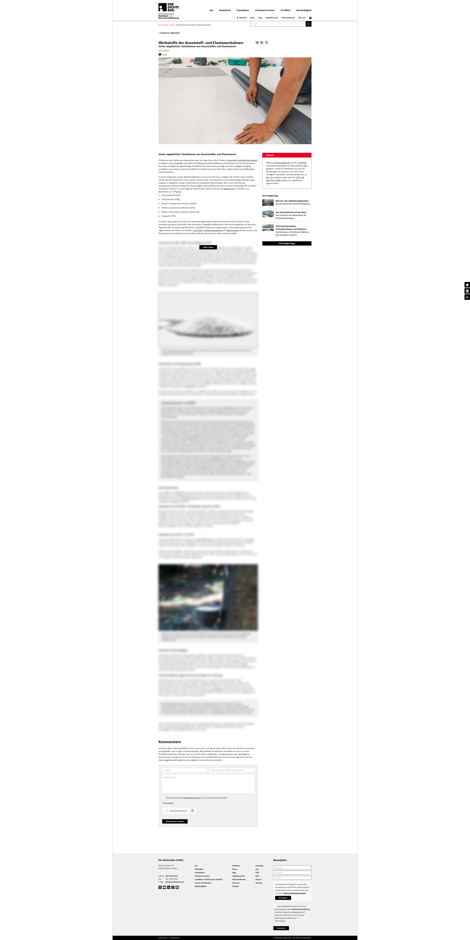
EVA (268, 180)
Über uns (302, 18)
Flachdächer (200, 872)
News (252, 18)
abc (467, 297)
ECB (302, 177)
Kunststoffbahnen (282, 162)
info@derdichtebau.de (175, 882)
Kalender (467, 291)
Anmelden (281, 928)
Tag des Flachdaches (203, 883)
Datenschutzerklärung (192, 798)
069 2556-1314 (171, 876)
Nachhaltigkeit (200, 886)
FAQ (257, 876)
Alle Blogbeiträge (287, 243)
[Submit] (308, 23)
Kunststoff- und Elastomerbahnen (199, 25)
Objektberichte (272, 18)
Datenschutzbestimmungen (295, 893)
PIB (297, 177)
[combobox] (280, 24)
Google (160, 887)
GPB (257, 872)
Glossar (258, 879)
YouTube (164, 887)
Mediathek (199, 869)
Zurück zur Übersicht (170, 33)
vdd (257, 869)
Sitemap (258, 883)
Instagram (172, 887)
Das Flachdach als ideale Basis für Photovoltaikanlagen (291, 215)
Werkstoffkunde (288, 18)
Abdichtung (229, 188)
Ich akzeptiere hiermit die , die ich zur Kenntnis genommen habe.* (196, 798)
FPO (272, 180)
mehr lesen (208, 247)
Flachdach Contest (202, 876)
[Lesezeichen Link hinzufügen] (266, 42)
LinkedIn (168, 887)
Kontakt (235, 886)
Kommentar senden (175, 821)
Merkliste (243, 18)
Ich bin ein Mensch (178, 811)
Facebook (177, 887)
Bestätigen (283, 898)
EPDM (277, 180)
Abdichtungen (232, 230)
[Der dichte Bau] (169, 11)
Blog (260, 18)
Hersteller (259, 866)
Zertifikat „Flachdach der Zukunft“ (209, 879)
